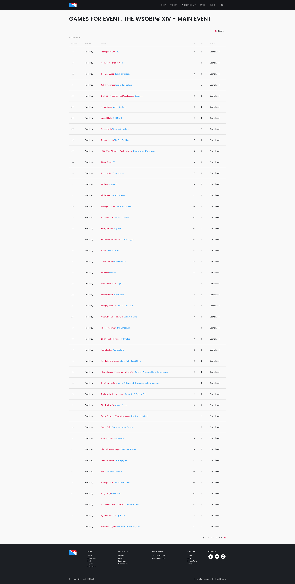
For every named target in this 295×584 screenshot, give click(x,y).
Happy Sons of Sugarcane (144, 151)
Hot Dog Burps (108, 74)
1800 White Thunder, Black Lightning (117, 151)
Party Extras (91, 567)
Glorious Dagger (127, 239)
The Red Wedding (121, 140)
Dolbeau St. (116, 493)
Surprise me (118, 438)
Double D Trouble (131, 504)
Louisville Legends (109, 526)
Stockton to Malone (120, 129)
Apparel (90, 564)
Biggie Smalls (106, 162)
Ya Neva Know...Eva (122, 482)
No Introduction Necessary (113, 394)
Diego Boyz (106, 493)
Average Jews (118, 350)
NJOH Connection (108, 515)
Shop (163, 5)
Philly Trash (106, 195)
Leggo (103, 250)
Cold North (117, 118)
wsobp (173, 5)
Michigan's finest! (109, 206)
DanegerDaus (107, 482)
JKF (122, 63)
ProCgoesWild (107, 228)
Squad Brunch (119, 261)
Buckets (104, 184)
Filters (221, 31)
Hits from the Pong (109, 383)
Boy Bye (117, 228)
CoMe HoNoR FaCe (125, 305)
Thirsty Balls (118, 294)
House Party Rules (158, 558)
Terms (189, 564)
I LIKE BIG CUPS (107, 217)
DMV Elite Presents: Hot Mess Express (117, 96)
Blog (212, 5)
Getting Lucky (107, 438)
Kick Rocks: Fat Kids (123, 85)
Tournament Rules (158, 556)
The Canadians (123, 328)
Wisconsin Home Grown (122, 427)
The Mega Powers (109, 328)
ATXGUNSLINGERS (109, 283)
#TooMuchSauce (115, 471)
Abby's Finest (121, 405)
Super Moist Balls (124, 206)
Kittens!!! (105, 272)
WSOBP (121, 556)
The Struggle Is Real (139, 416)
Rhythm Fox (125, 339)
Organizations (123, 564)
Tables (89, 556)
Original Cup (113, 184)
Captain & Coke (130, 317)
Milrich (104, 471)
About (189, 556)
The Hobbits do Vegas (110, 449)
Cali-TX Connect (108, 85)
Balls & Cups (91, 558)
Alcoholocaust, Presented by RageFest (117, 372)
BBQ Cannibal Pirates (110, 339)
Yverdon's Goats (108, 460)
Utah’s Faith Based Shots (130, 361)
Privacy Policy (192, 561)
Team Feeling (106, 350)
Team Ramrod (113, 250)
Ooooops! (138, 96)
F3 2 (114, 162)
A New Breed (106, 107)
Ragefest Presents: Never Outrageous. (151, 372)
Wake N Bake (107, 118)
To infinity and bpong (110, 361)
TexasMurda (106, 129)
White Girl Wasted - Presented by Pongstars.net (138, 383)
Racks (89, 561)
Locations (121, 561)
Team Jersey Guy (108, 51)
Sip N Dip (121, 515)
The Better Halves (128, 449)
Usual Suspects (118, 195)
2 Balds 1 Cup (107, 261)
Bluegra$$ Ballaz (122, 217)
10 (225, 538)
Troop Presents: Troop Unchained (116, 416)
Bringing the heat (108, 305)
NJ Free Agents (107, 140)
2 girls (119, 283)
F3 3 (117, 51)
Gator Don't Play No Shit (135, 394)
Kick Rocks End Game (110, 239)
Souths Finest (119, 173)
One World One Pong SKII (112, 317)
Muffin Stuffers (119, 107)
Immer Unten (107, 294)
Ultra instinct (107, 173)
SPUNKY (112, 272)
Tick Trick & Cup (108, 405)
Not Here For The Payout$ (128, 526)
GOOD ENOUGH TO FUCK (112, 504)
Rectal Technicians (122, 74)
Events (120, 558)
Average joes (121, 460)
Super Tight (106, 427)
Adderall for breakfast (111, 63)
